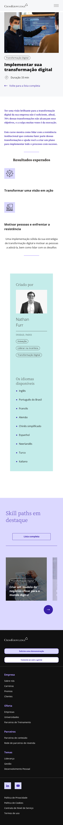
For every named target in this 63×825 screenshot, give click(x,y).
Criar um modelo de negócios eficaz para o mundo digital (24, 591)
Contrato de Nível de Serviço (18, 808)
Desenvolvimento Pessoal (17, 768)
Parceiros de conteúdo (15, 737)
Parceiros (10, 731)
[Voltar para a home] (16, 5)
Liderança (9, 758)
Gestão (7, 763)
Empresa (9, 674)
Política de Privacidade (15, 797)
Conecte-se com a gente (31, 659)
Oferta (8, 705)
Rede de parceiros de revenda (19, 743)
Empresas (9, 711)
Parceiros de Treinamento (17, 722)
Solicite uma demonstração (31, 651)
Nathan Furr (22, 322)
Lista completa (31, 536)
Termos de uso (11, 813)
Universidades (11, 717)
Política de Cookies (13, 802)
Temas (8, 752)
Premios (8, 691)
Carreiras (9, 686)
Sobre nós (9, 680)
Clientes (8, 696)
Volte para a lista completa (24, 85)
